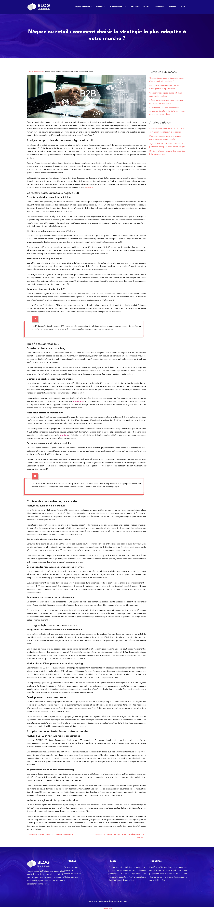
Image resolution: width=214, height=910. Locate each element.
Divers (182, 7)
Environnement (115, 7)
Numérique (159, 7)
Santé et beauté (132, 7)
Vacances (172, 7)
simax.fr (89, 187)
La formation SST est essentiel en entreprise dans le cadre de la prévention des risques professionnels (167, 111)
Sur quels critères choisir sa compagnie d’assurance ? (51, 834)
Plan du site (107, 908)
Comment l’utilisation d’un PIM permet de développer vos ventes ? (119, 836)
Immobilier (100, 7)
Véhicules (147, 7)
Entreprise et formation (82, 7)
